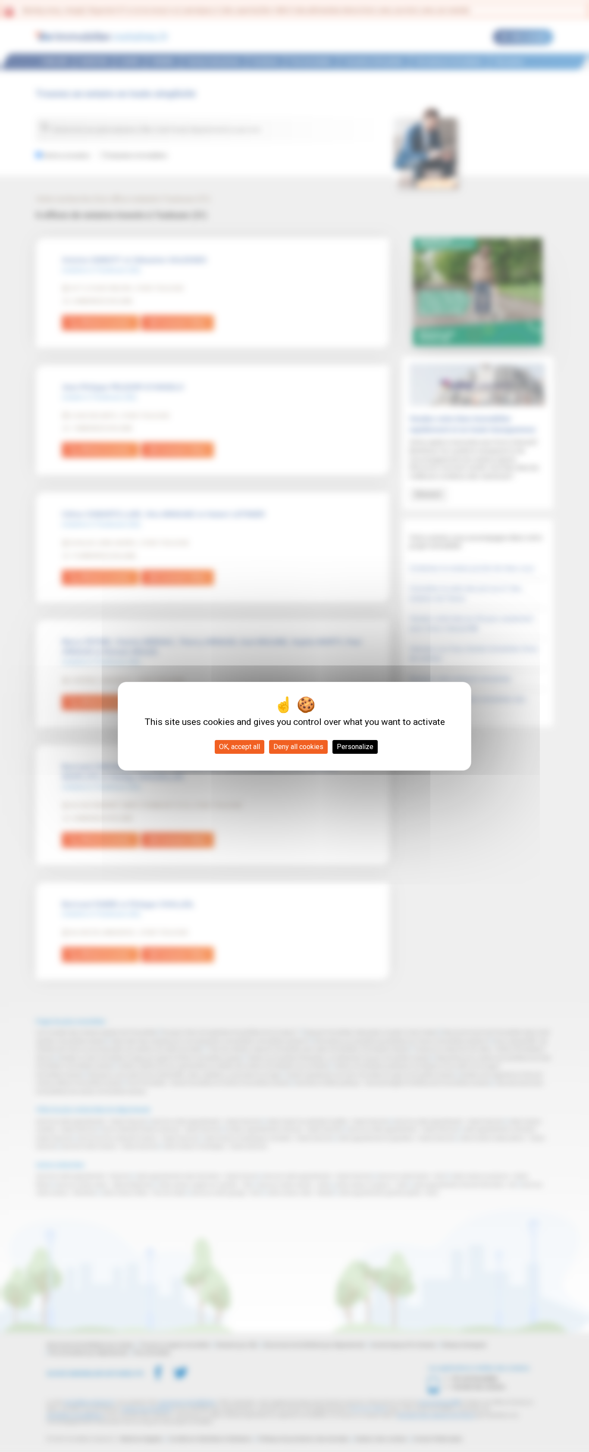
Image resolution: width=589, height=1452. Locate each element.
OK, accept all (239, 747)
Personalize (355, 747)
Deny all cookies (298, 747)
